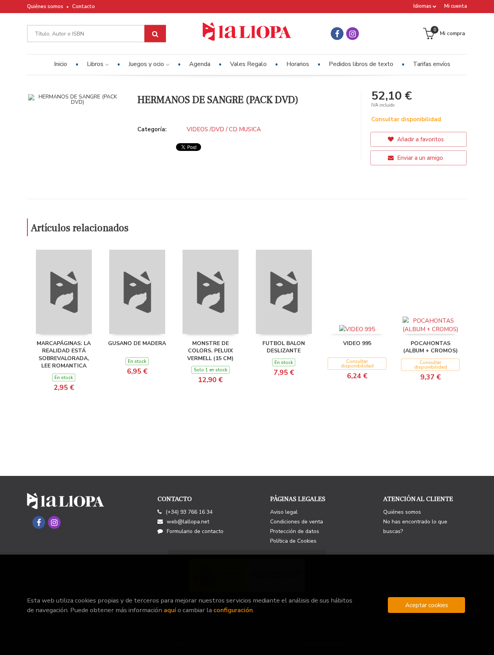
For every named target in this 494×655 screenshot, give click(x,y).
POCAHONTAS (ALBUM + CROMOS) (430, 347)
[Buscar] (155, 33)
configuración (233, 610)
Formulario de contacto (195, 531)
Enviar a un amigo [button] (419, 158)
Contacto (83, 6)
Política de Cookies (293, 541)
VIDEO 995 (357, 343)
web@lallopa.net (188, 521)
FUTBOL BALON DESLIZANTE (283, 347)
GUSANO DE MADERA (137, 343)
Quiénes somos (45, 6)
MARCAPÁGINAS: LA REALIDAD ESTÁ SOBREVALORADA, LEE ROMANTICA (64, 355)
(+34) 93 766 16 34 (189, 512)
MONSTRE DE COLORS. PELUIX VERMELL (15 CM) (210, 351)
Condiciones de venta (296, 521)
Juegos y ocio (147, 64)
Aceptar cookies (426, 605)
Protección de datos (294, 531)
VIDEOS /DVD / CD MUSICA (224, 129)
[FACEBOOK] (337, 33)
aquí (170, 610)
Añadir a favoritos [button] (420, 139)
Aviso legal (284, 512)
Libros (96, 64)
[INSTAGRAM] (352, 33)
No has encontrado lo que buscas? (415, 526)
